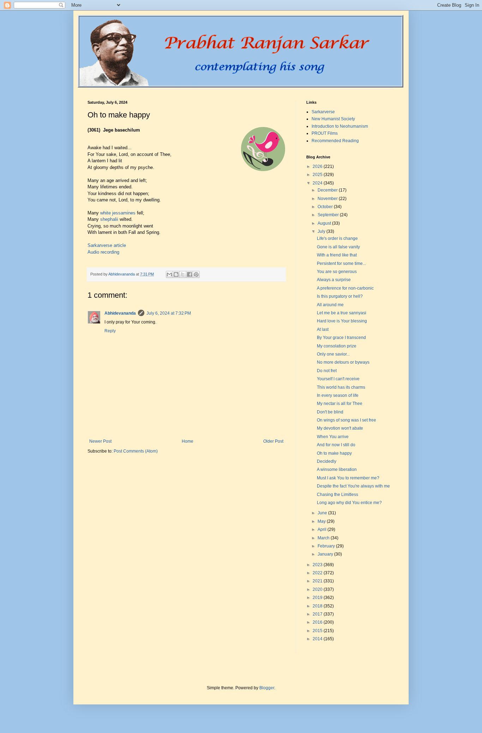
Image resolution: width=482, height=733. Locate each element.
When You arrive (333, 436)
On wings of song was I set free (346, 420)
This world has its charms (341, 387)
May (322, 521)
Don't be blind (330, 412)
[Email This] (169, 274)
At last (323, 329)
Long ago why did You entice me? (349, 502)
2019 (318, 597)
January (326, 554)
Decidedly (326, 461)
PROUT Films (325, 133)
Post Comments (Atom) (136, 451)
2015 (318, 630)
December (328, 190)
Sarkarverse (323, 111)
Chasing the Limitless (337, 494)
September (329, 214)
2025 (318, 174)
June (323, 512)
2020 (318, 589)
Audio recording (103, 252)
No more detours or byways (343, 362)
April (322, 529)
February (327, 546)
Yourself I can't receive (338, 378)
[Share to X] (182, 274)
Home (187, 441)
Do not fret (327, 370)
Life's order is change (337, 238)
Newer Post (100, 441)
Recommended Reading (335, 140)
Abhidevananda (120, 313)
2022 (318, 572)
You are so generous (337, 271)
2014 (318, 638)
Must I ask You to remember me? (348, 477)
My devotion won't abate (340, 428)
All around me (330, 304)
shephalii (109, 219)
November (328, 198)
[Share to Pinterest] (196, 274)
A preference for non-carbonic (345, 288)
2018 (318, 606)
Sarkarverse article (107, 245)
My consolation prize (336, 346)
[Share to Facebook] (189, 274)
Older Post (273, 441)
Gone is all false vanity (338, 246)
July (322, 231)
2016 (318, 622)
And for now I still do (336, 444)
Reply (110, 330)
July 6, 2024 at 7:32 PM (168, 313)
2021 (318, 580)
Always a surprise (334, 279)
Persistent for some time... (341, 263)
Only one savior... (333, 354)
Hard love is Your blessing (342, 321)
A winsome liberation (337, 469)
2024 (318, 183)
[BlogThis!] (176, 274)
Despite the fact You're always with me (353, 486)
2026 (318, 166)
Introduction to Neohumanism (340, 126)
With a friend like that (337, 255)
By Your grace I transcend (341, 337)
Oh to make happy (334, 453)
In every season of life (338, 395)
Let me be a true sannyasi (341, 312)
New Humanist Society (333, 118)
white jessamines (117, 213)
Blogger (266, 687)
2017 (318, 614)
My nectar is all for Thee (339, 403)
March (324, 537)
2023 (318, 564)
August (325, 223)
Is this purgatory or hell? (340, 296)
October (326, 206)
